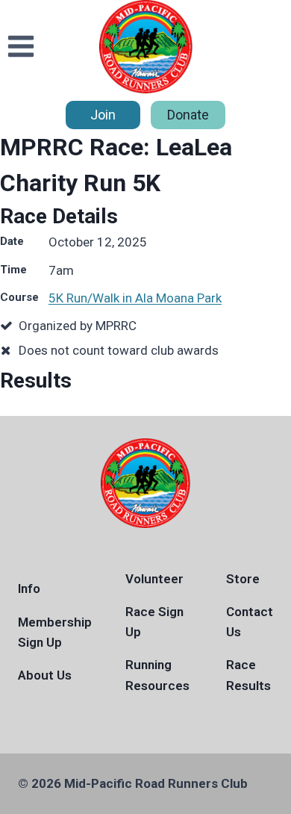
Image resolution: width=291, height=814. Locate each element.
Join (103, 114)
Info (29, 588)
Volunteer (154, 578)
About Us (45, 675)
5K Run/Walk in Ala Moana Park (135, 298)
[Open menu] (21, 47)
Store (243, 578)
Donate (188, 114)
